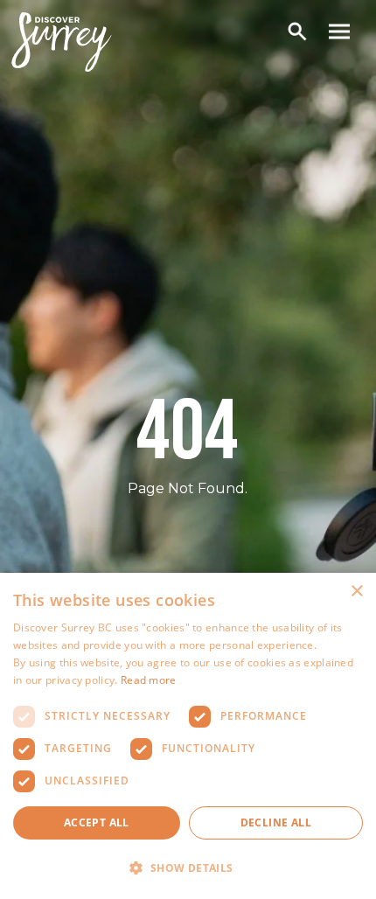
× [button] (356, 591)
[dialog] (188, 736)
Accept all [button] (96, 822)
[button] (188, 868)
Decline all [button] (275, 822)
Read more (149, 680)
